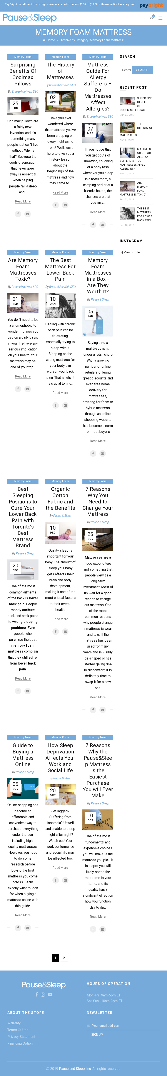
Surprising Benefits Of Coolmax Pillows (22, 74)
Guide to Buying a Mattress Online (22, 754)
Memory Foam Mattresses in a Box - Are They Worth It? (97, 276)
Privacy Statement (21, 1037)
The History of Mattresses (60, 71)
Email (27, 214)
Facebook (18, 214)
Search (142, 70)
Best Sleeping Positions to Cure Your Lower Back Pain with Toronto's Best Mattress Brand (23, 517)
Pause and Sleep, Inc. (75, 1069)
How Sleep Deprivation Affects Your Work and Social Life (60, 757)
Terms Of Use (17, 1030)
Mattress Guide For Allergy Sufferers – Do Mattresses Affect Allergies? (98, 87)
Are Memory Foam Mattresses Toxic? (23, 269)
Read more (23, 201)
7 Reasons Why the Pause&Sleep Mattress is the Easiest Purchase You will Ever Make (98, 770)
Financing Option (20, 1043)
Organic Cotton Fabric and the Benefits (60, 498)
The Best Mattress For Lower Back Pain (60, 269)
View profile (132, 252)
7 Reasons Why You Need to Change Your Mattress (98, 501)
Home (51, 40)
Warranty (14, 1023)
